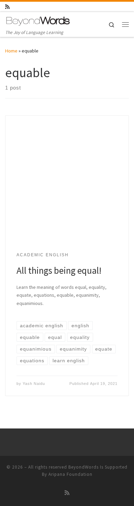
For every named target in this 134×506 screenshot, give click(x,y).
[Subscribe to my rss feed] (7, 7)
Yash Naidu (34, 383)
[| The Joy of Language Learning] (38, 20)
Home (11, 51)
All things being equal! (58, 270)
